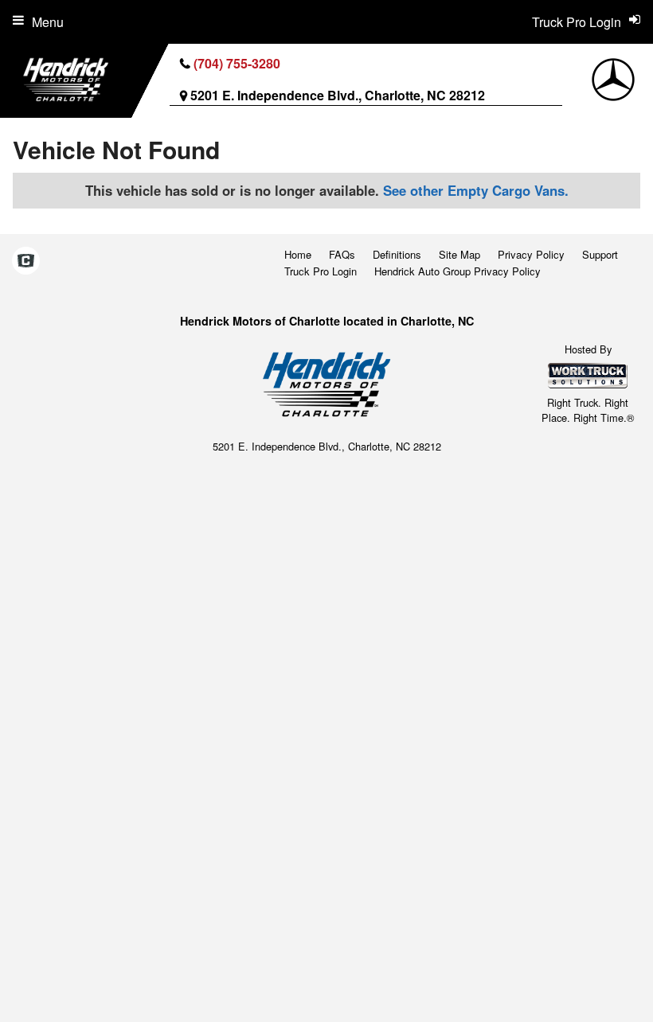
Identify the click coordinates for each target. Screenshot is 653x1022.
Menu (48, 22)
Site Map (459, 254)
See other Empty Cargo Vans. (476, 190)
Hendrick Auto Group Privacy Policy (457, 271)
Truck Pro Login (320, 271)
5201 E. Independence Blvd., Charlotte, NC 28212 (337, 95)
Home (297, 254)
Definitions (397, 254)
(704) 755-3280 (237, 63)
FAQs (342, 254)
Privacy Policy (531, 254)
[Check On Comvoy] (26, 262)
